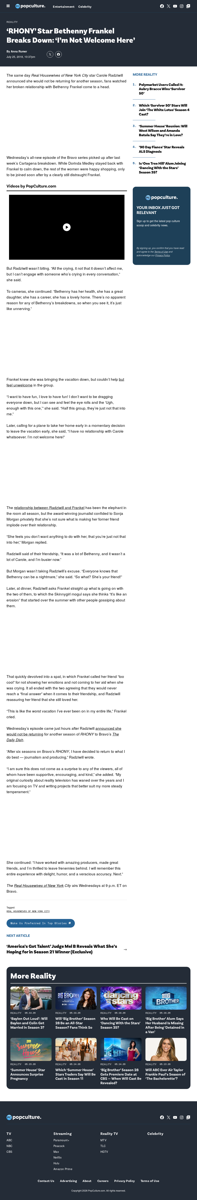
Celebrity (84, 6)
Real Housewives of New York (39, 885)
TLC (103, 1146)
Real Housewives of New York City (28, 911)
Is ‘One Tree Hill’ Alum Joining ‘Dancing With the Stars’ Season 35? (162, 167)
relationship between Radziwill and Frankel (49, 507)
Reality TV (109, 1133)
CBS (9, 1152)
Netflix (57, 1157)
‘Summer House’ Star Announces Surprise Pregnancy (27, 1074)
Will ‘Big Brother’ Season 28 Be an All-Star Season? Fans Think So (75, 1022)
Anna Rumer (19, 51)
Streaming (62, 1133)
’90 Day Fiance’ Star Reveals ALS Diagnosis (161, 149)
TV (9, 1133)
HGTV (104, 1152)
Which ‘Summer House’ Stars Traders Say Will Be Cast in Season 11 (75, 1074)
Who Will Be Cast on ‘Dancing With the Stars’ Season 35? (120, 1022)
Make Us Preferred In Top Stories (40, 923)
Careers (103, 1181)
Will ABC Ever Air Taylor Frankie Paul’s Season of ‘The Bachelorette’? (165, 1074)
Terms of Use (161, 251)
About (87, 1181)
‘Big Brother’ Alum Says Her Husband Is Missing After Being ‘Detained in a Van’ (164, 1025)
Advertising (68, 1181)
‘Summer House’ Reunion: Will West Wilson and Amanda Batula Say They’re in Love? (163, 130)
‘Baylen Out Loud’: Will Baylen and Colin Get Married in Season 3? (29, 1022)
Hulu (56, 1163)
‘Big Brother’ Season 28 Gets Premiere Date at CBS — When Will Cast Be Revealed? (120, 1076)
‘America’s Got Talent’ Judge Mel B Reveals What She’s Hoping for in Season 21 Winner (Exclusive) (62, 948)
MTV (103, 1140)
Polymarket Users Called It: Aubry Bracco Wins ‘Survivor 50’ (162, 88)
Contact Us (46, 1181)
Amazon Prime (62, 1169)
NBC (9, 1146)
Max (56, 1152)
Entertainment (63, 6)
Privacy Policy (162, 255)
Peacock (58, 1146)
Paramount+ (61, 1140)
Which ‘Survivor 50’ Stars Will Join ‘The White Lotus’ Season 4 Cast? (164, 109)
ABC (9, 1140)
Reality (12, 21)
